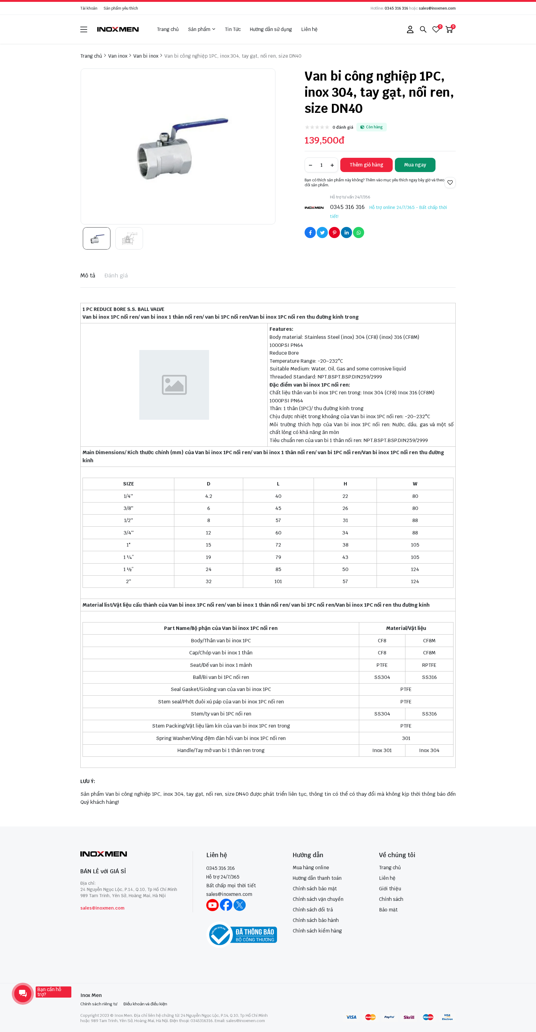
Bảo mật (388, 910)
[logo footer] (129, 854)
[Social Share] (310, 232)
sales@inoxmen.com (437, 8)
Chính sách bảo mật (315, 889)
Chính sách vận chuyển (318, 899)
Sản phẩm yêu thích (121, 8)
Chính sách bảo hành (316, 920)
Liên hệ (309, 29)
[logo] (118, 29)
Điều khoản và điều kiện (145, 1004)
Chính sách (391, 899)
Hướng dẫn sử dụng (271, 29)
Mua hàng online (311, 867)
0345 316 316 (396, 8)
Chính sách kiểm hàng (317, 931)
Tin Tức (233, 29)
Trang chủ (168, 29)
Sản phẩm (199, 29)
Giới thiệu (390, 889)
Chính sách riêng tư (98, 1004)
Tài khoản (88, 8)
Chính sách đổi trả (313, 910)
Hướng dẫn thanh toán (317, 878)
